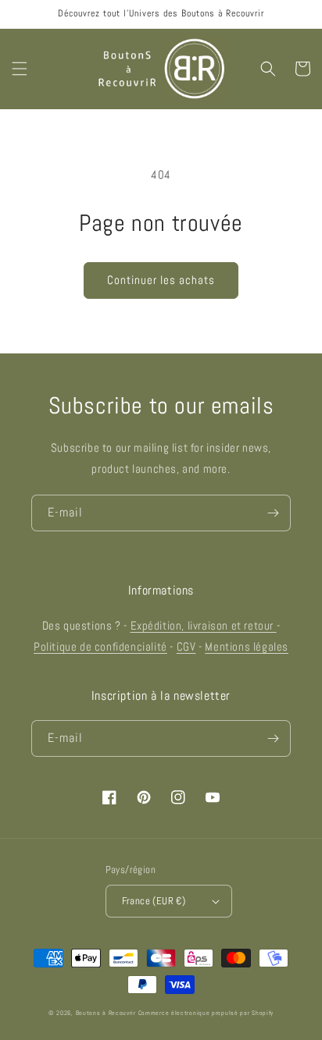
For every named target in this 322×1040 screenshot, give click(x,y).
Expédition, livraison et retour (204, 625)
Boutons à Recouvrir (106, 1013)
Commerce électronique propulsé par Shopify (206, 1013)
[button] (19, 68)
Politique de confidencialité (100, 646)
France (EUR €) (154, 900)
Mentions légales (246, 646)
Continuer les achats (161, 279)
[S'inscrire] (273, 513)
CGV (186, 646)
